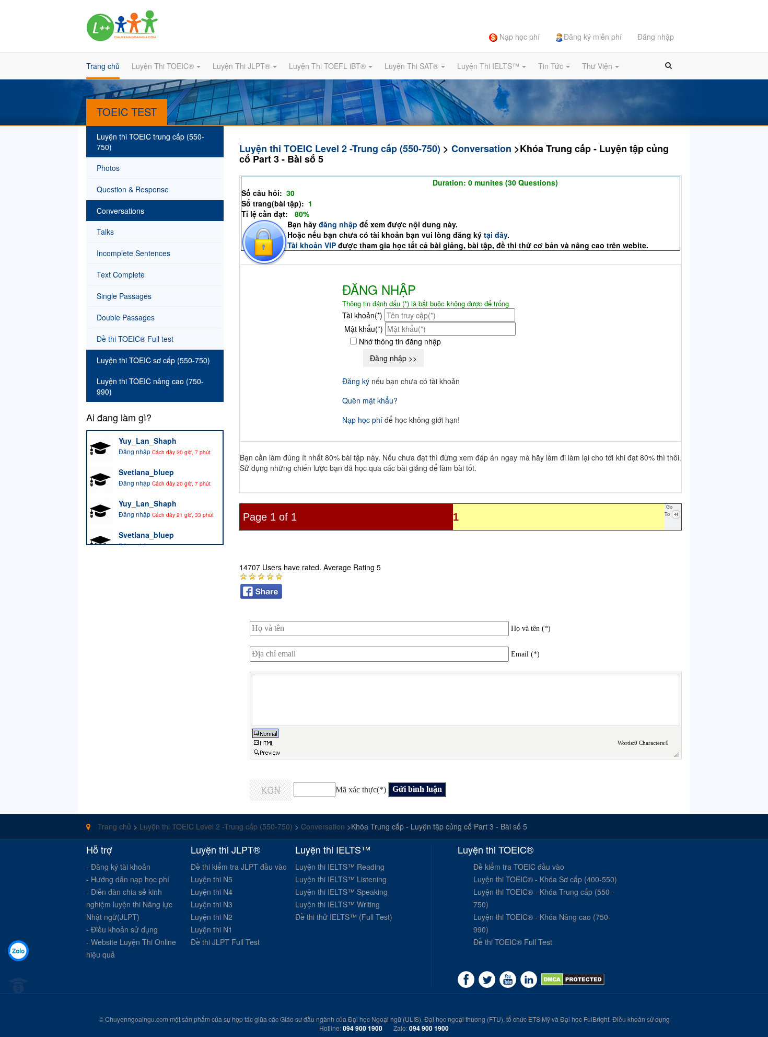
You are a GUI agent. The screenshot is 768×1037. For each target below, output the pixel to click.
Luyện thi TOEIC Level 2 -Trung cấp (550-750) (339, 148)
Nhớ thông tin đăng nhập (399, 341)
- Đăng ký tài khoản (118, 866)
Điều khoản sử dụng (641, 1019)
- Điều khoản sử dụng (122, 929)
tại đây (495, 234)
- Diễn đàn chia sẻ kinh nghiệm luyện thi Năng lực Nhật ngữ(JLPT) (129, 904)
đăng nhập (339, 224)
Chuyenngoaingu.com (136, 1019)
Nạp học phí (362, 419)
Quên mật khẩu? (370, 400)
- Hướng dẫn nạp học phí (127, 879)
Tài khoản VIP (311, 245)
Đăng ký (355, 381)
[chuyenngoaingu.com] (572, 979)
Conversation (481, 148)
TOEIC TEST (127, 111)
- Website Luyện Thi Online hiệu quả (131, 948)
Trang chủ (113, 826)
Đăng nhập (134, 451)
